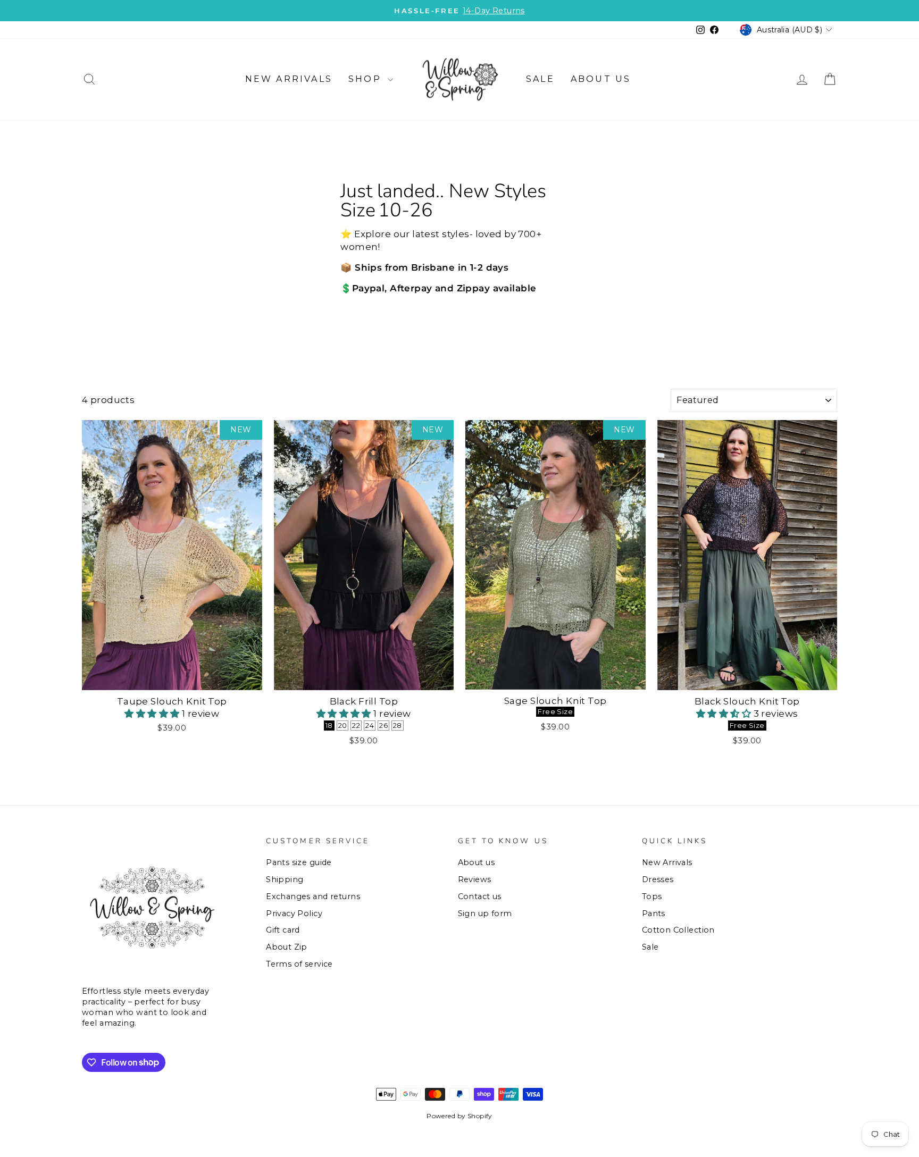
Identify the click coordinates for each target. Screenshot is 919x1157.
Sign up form (485, 913)
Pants (653, 913)
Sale (540, 79)
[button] (153, 713)
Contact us (480, 896)
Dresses (658, 879)
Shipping (284, 879)
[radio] (329, 725)
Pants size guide (299, 862)
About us (601, 79)
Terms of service (299, 964)
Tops (652, 896)
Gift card (283, 930)
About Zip (286, 947)
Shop (366, 79)
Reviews (474, 879)
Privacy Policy (294, 913)
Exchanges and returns (313, 896)
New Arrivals (288, 79)
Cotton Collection (678, 930)
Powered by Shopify (459, 1116)
